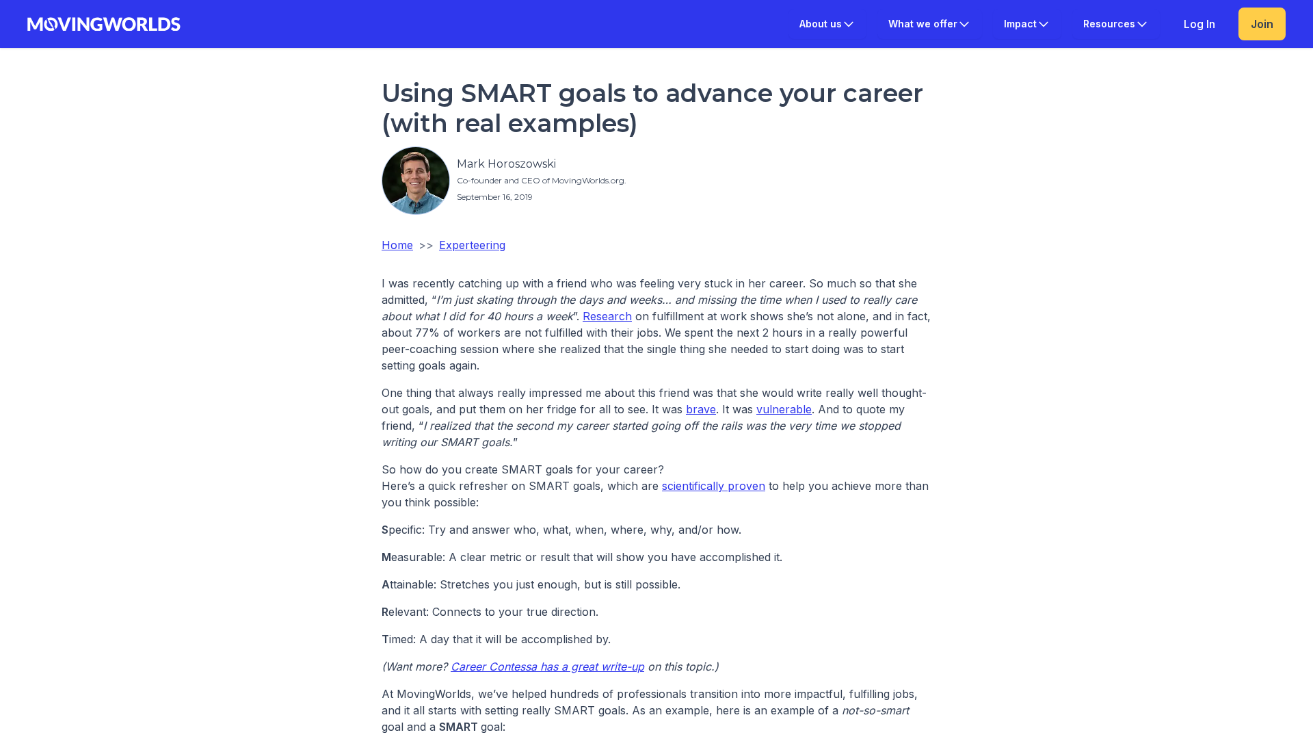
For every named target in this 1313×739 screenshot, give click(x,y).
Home (397, 245)
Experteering (472, 245)
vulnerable (784, 409)
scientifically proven (713, 486)
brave (701, 409)
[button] (827, 24)
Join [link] (1262, 24)
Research (607, 316)
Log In (1199, 24)
